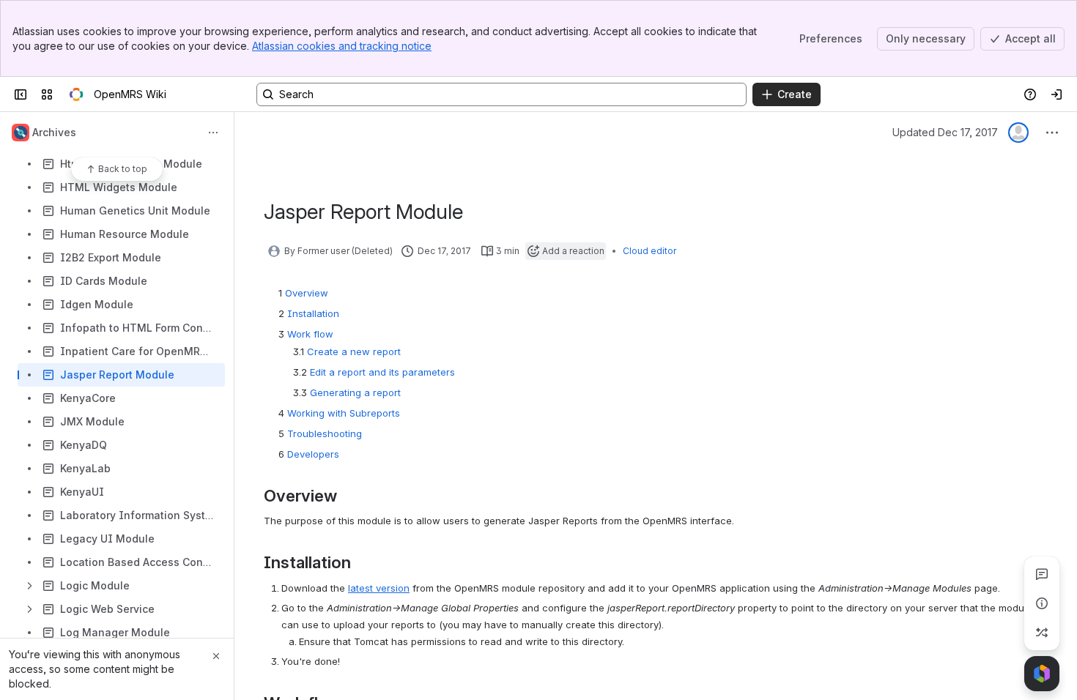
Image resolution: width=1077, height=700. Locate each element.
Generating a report (355, 392)
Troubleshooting (324, 433)
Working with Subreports (343, 413)
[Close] (216, 656)
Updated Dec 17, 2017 (945, 132)
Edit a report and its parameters (382, 372)
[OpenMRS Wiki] (76, 94)
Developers (313, 454)
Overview (306, 293)
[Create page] (1042, 632)
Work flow (310, 334)
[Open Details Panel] (1042, 603)
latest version (379, 588)
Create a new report (354, 351)
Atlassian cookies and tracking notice (342, 46)
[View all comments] (1042, 574)
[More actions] (213, 132)
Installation (313, 313)
